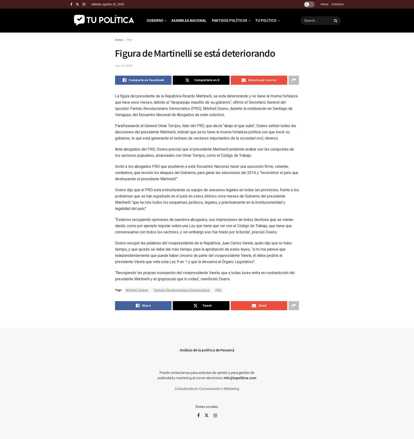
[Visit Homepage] (104, 20)
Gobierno (155, 21)
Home (324, 4)
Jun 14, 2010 (123, 66)
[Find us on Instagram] (83, 4)
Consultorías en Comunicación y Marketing (207, 389)
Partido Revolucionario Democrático (182, 290)
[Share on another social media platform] (293, 80)
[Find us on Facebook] (71, 4)
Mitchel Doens (137, 290)
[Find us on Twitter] (77, 4)
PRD (129, 40)
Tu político (265, 21)
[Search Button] (336, 20)
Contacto (337, 4)
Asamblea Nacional (189, 21)
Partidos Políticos (229, 21)
